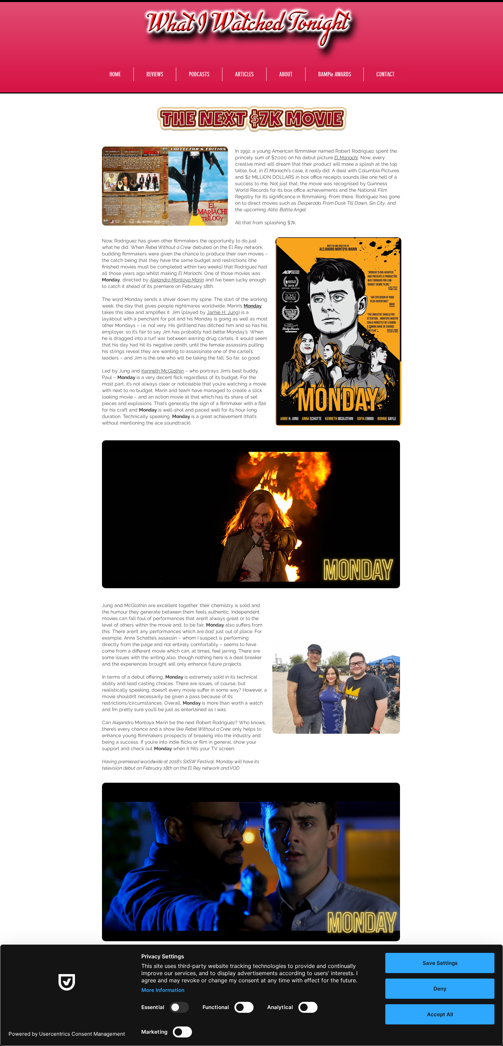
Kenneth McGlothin (162, 371)
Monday (253, 305)
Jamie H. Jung (222, 312)
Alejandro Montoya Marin (177, 279)
